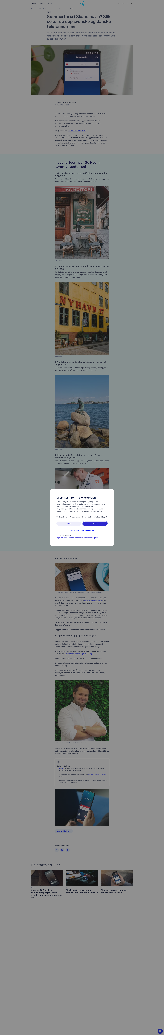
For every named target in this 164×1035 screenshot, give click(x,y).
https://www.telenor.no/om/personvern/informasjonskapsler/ (77, 538)
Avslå (69, 523)
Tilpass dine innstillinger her (80, 530)
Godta (95, 523)
